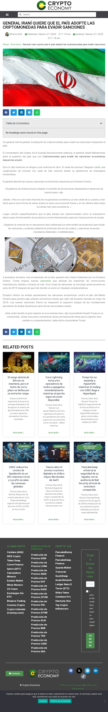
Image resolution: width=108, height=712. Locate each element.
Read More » (18, 433)
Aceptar (43, 701)
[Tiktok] (83, 676)
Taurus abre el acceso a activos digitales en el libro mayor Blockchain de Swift (54, 474)
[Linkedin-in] (96, 671)
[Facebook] (71, 671)
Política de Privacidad (71, 685)
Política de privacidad (60, 701)
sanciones (45, 280)
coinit (97, 167)
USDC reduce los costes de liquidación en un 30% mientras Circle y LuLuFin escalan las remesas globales (18, 477)
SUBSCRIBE (90, 641)
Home (6, 44)
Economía (16, 44)
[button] (7, 14)
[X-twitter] (79, 671)
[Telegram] (87, 671)
